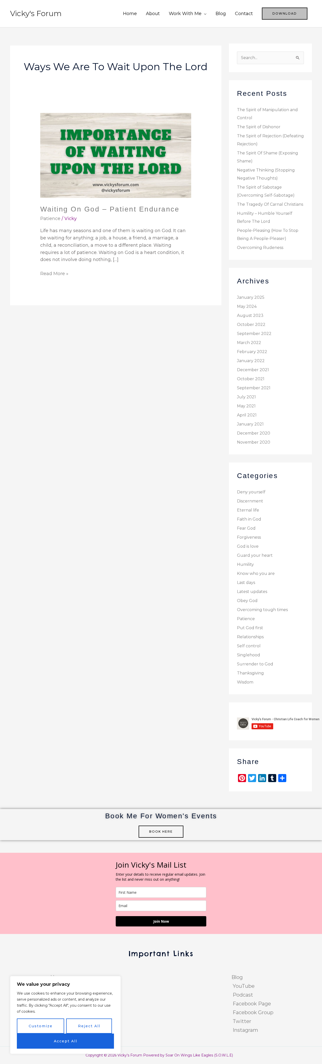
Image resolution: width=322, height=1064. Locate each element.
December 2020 (253, 433)
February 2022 (252, 351)
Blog (221, 13)
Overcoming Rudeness (260, 247)
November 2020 (253, 442)
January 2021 (250, 424)
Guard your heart (255, 555)
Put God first (250, 627)
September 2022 (254, 333)
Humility (245, 564)
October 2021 (250, 378)
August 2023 (250, 315)
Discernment (250, 501)
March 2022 (249, 342)
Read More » (54, 273)
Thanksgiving (250, 673)
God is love (248, 546)
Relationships (250, 636)
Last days (246, 582)
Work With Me (185, 13)
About (153, 13)
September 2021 (253, 388)
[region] (65, 1015)
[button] (284, 14)
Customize (41, 1026)
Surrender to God (255, 664)
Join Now (161, 921)
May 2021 (246, 406)
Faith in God (249, 519)
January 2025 (250, 297)
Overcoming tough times (262, 609)
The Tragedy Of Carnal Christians (270, 204)
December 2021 (253, 369)
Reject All (89, 1026)
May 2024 (247, 306)
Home (130, 13)
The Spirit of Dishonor (258, 126)
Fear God (246, 528)
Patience (50, 218)
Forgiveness (249, 537)
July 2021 (246, 397)
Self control (249, 646)
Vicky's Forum (36, 13)
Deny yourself (251, 492)
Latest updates (252, 591)
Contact (244, 13)
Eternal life (248, 510)
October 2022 (251, 324)
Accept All (65, 1041)
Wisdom (245, 682)
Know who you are (256, 573)
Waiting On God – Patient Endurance (109, 209)
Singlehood (248, 655)
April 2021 (247, 415)
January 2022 (251, 360)
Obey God (247, 600)
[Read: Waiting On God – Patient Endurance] (115, 155)
